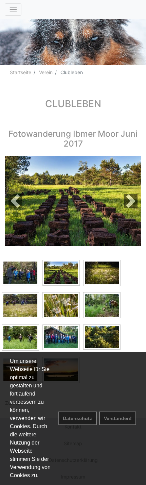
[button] (15, 201)
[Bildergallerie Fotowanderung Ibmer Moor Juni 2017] (73, 200)
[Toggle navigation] (13, 9)
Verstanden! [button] (118, 418)
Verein (45, 72)
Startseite (20, 72)
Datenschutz (77, 418)
